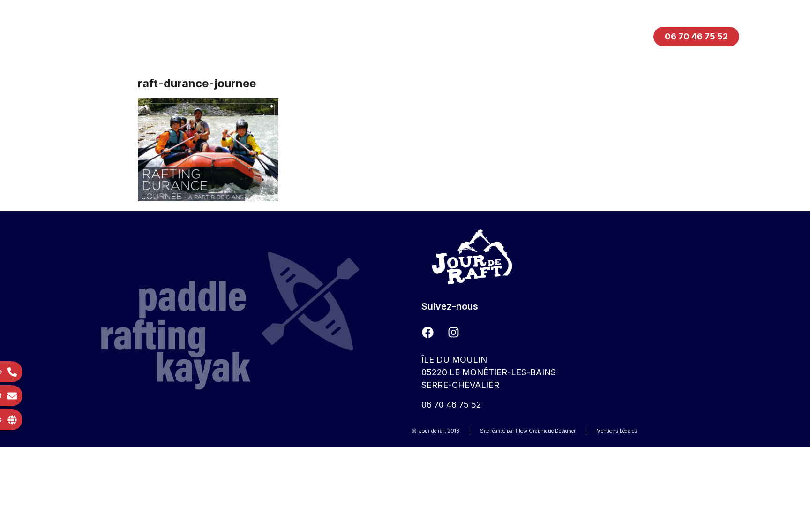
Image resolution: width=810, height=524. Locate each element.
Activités (306, 36)
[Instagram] (453, 332)
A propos (490, 36)
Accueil (229, 36)
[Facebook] (427, 332)
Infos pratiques (397, 36)
